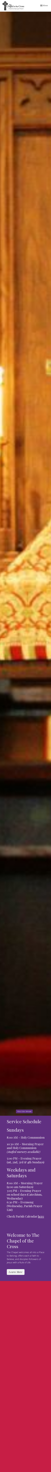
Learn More (16, 1272)
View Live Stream (24, 1111)
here (41, 1216)
